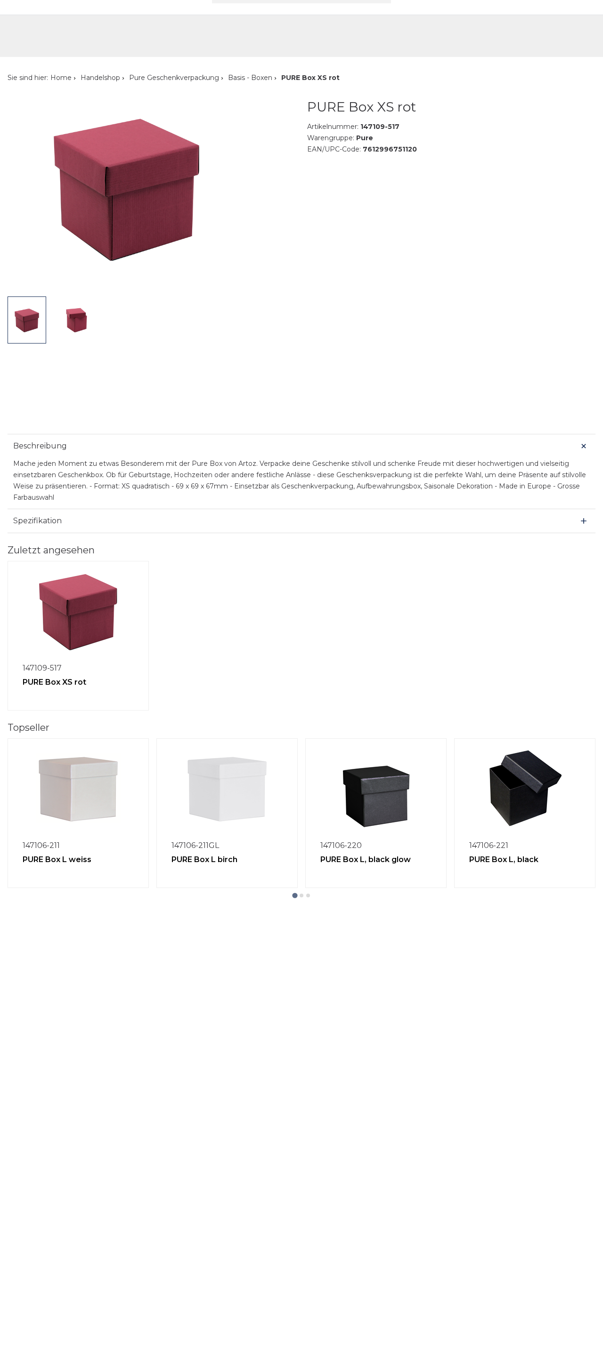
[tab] (294, 895)
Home (61, 77)
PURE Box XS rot (54, 682)
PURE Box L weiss (57, 859)
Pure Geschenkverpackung (174, 77)
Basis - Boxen (250, 77)
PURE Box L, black (503, 859)
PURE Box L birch (204, 859)
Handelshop (100, 77)
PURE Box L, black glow (365, 859)
